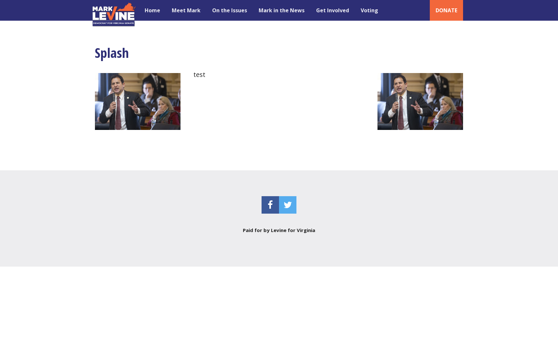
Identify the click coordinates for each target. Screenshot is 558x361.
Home (152, 10)
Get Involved (332, 10)
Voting (369, 10)
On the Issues (229, 10)
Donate (446, 10)
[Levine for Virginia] (114, 10)
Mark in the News (282, 10)
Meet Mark (186, 10)
